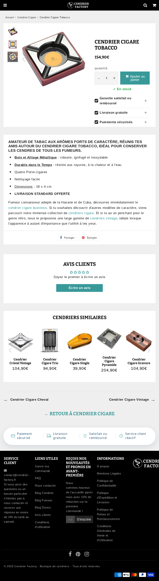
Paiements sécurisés (116, 122)
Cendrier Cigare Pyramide (109, 361)
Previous (23, 58)
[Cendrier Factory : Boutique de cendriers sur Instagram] (87, 555)
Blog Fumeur (44, 500)
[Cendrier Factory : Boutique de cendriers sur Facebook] (71, 555)
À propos (103, 466)
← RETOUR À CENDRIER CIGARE (79, 413)
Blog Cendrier (44, 493)
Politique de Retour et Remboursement (108, 514)
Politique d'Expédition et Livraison (107, 497)
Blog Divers (43, 507)
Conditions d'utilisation (42, 525)
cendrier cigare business (27, 208)
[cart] (154, 5)
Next (82, 58)
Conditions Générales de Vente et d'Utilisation (106, 533)
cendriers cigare (81, 213)
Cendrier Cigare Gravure (139, 361)
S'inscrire (84, 519)
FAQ (38, 478)
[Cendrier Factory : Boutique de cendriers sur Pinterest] (78, 555)
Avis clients (43, 514)
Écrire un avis (79, 288)
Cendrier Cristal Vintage (20, 361)
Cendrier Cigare (26, 17)
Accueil (9, 17)
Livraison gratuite (114, 112)
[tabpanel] (12, 31)
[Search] (145, 5)
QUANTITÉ (101, 68)
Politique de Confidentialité (106, 483)
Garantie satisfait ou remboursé (115, 101)
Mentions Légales (109, 473)
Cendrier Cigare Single (79, 361)
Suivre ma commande (42, 469)
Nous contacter (45, 485)
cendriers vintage (103, 218)
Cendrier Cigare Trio (50, 361)
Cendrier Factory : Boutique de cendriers (41, 566)
